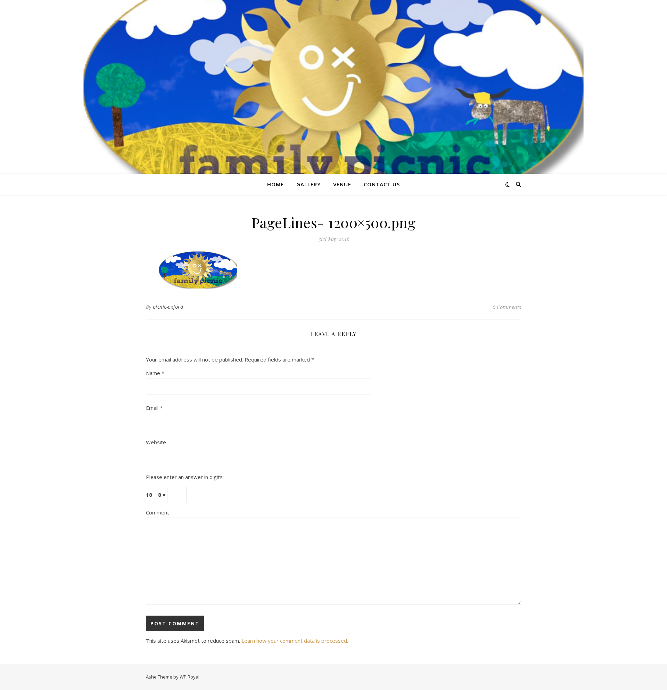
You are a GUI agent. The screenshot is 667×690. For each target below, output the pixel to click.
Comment (157, 512)
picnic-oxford (168, 306)
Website (156, 442)
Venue (342, 184)
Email (154, 407)
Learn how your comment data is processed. (294, 640)
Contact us (382, 184)
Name (155, 373)
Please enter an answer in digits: (185, 476)
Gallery (308, 184)
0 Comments (507, 306)
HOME (275, 184)
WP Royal (189, 677)
